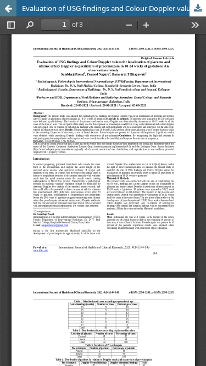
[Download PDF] (198, 8)
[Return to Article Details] (8, 8)
